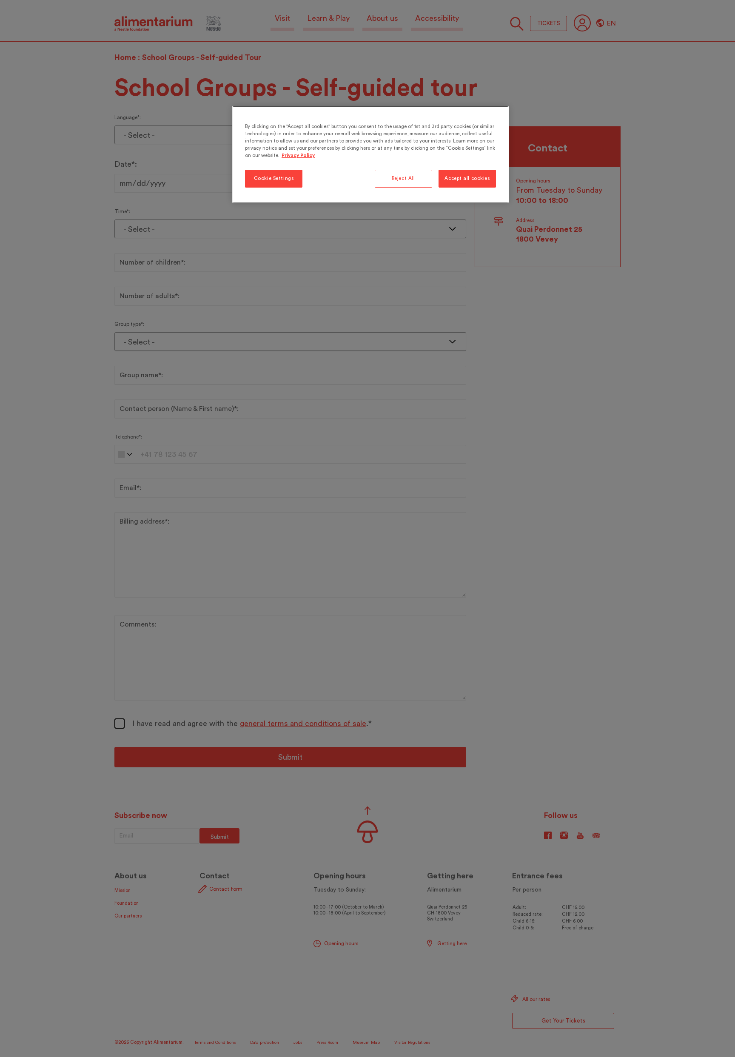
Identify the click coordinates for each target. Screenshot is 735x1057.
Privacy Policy (298, 155)
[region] (370, 154)
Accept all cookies (467, 178)
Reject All (403, 178)
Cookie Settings (274, 178)
